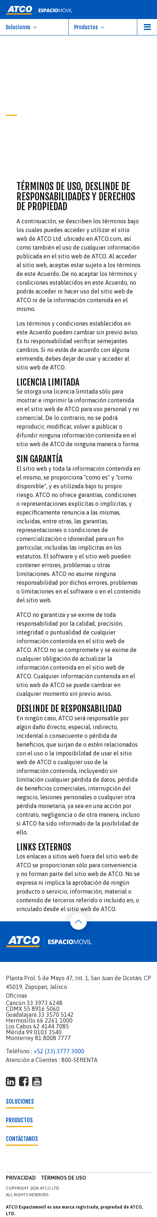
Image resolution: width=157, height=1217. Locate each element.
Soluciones (17, 27)
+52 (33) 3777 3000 (59, 1051)
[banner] (78, 9)
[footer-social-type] (10, 1081)
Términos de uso (63, 1177)
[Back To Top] (78, 921)
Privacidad (21, 1177)
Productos (86, 27)
